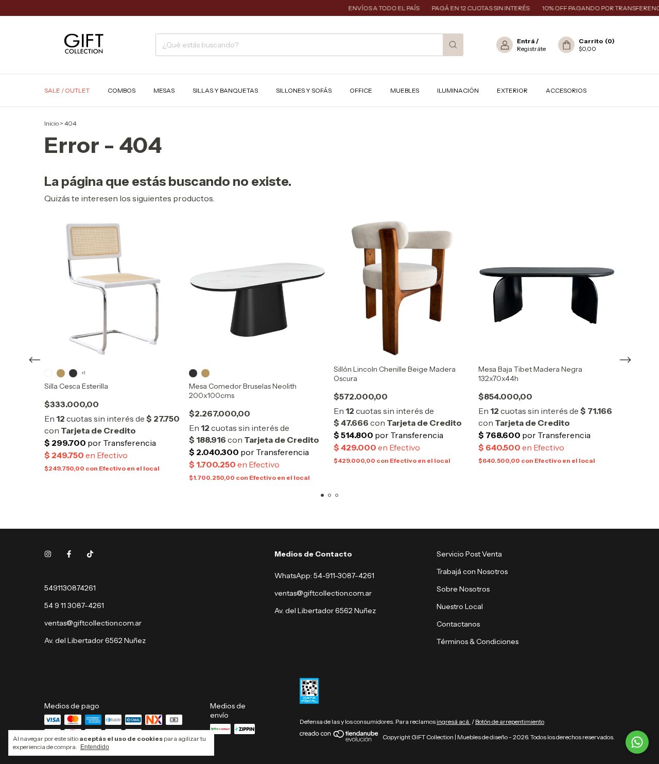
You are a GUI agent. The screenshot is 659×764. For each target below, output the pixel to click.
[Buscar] (453, 44)
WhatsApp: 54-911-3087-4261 (324, 575)
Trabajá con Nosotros (472, 571)
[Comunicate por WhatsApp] (637, 742)
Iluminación (458, 90)
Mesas (164, 90)
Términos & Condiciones (477, 641)
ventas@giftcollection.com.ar (93, 623)
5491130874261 (70, 588)
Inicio (51, 123)
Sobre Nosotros (463, 589)
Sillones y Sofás (304, 90)
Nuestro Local (460, 606)
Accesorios (566, 90)
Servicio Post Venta (469, 554)
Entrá (526, 41)
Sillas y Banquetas (225, 90)
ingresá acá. (454, 721)
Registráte (531, 49)
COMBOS (121, 90)
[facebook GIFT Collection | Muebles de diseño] (69, 554)
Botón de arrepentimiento (509, 721)
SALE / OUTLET (67, 90)
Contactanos (458, 624)
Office (361, 90)
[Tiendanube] (339, 739)
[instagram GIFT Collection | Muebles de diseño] (47, 554)
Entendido (94, 747)
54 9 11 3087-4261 (74, 605)
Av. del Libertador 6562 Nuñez (325, 610)
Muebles (404, 90)
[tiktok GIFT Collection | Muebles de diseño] (90, 554)
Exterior (512, 90)
